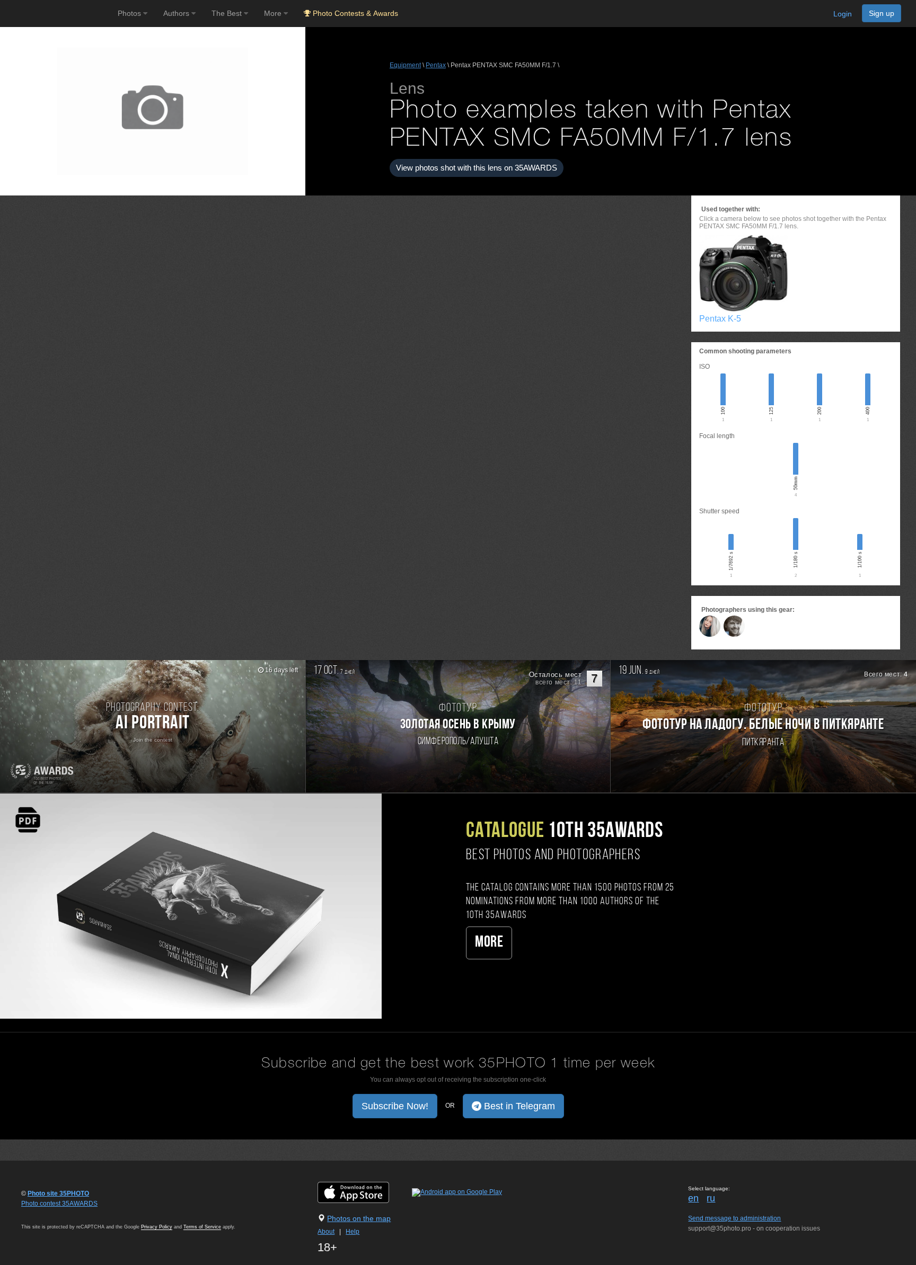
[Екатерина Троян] (709, 626)
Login (842, 13)
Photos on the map (359, 1218)
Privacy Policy (156, 1227)
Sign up (881, 13)
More (489, 942)
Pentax (436, 65)
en (693, 1198)
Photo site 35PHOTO (58, 1193)
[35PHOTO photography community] (57, 13)
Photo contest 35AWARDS (59, 1203)
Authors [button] (177, 13)
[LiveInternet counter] (44, 1213)
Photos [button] (130, 13)
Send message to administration (734, 1218)
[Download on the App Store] (364, 1192)
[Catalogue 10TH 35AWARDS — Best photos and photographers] (191, 906)
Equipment (405, 65)
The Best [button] (228, 13)
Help (352, 1231)
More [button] (274, 13)
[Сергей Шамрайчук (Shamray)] (734, 626)
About (326, 1231)
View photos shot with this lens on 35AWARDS (476, 167)
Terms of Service (202, 1227)
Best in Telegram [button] (518, 1106)
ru (711, 1198)
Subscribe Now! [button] (395, 1106)
